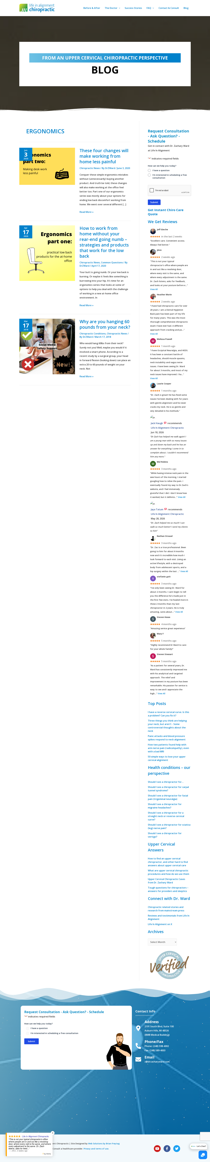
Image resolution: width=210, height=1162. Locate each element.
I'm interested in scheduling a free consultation (169, 176)
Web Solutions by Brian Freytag (104, 1143)
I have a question (161, 170)
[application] (118, 8)
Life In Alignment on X (160, 924)
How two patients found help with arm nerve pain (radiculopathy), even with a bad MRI (168, 748)
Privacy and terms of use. (96, 1148)
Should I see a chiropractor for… (166, 781)
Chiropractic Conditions (93, 333)
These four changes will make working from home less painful (104, 156)
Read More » (86, 212)
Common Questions (112, 262)
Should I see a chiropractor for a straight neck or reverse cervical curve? (166, 816)
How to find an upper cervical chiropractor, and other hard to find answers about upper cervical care (168, 862)
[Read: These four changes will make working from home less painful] (47, 166)
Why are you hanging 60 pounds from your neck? (105, 324)
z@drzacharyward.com (157, 1061)
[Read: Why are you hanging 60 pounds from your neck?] (47, 346)
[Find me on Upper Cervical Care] (169, 964)
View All (154, 289)
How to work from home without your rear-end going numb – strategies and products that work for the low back (104, 242)
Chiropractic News (90, 168)
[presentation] (169, 190)
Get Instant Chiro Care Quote (165, 212)
